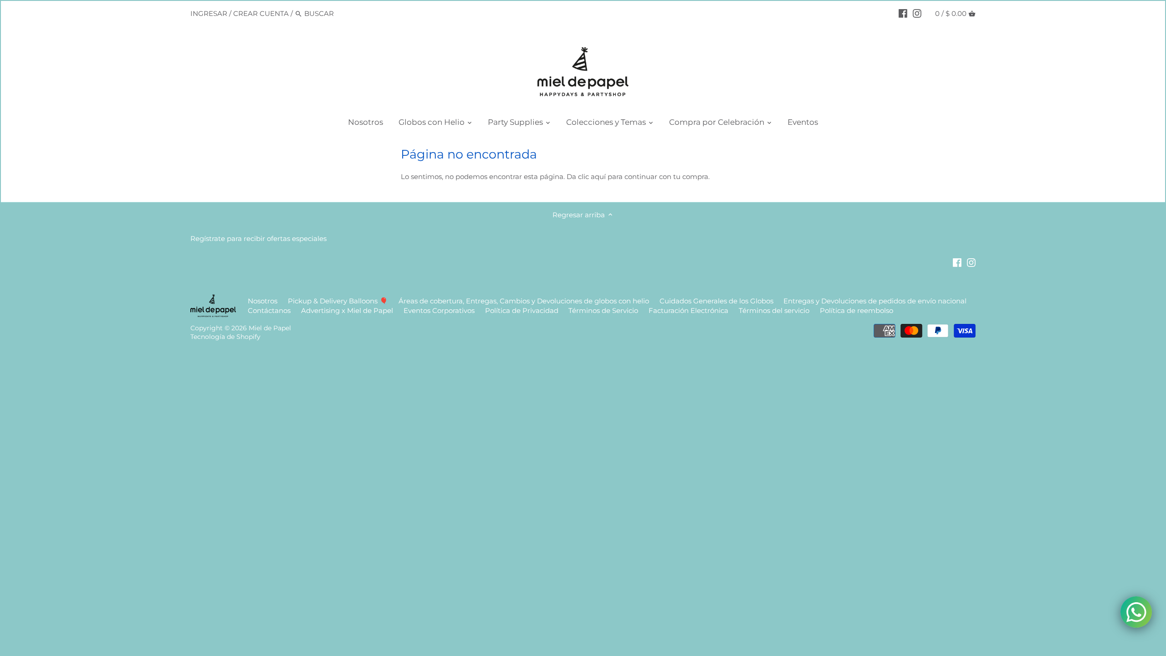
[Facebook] (903, 13)
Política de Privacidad (521, 310)
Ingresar (208, 13)
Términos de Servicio (603, 310)
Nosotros (262, 301)
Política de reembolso (856, 310)
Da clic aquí (586, 176)
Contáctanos (269, 310)
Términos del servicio (774, 310)
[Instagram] (917, 13)
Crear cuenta (261, 13)
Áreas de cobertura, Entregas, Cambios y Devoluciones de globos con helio (524, 301)
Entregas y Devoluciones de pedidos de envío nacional (875, 301)
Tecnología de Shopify (225, 336)
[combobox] (343, 13)
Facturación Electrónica (689, 310)
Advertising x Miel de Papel (347, 310)
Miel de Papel (270, 328)
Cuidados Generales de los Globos (716, 301)
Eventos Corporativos (439, 310)
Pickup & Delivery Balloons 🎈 (338, 301)
